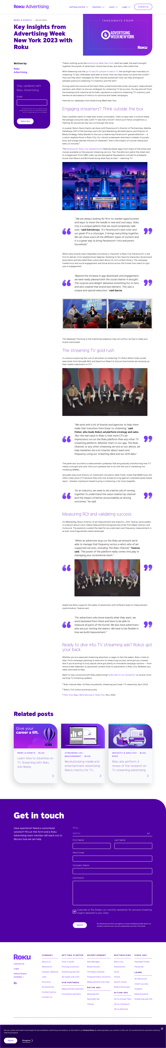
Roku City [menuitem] (118, 962)
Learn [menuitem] (138, 972)
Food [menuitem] (116, 972)
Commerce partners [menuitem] (71, 994)
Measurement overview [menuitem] (98, 982)
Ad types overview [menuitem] (70, 977)
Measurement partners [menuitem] (73, 989)
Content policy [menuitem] (49, 992)
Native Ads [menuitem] (94, 987)
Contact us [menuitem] (47, 997)
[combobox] (112, 833)
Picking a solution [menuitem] (70, 967)
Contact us (143, 7)
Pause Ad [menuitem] (139, 967)
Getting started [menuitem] (72, 955)
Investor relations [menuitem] (50, 972)
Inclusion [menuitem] (46, 982)
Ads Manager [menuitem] (93, 962)
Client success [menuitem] (141, 984)
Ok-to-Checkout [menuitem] (121, 1004)
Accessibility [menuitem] (48, 987)
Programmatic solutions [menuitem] (99, 977)
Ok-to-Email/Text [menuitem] (122, 999)
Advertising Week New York (100, 63)
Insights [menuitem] (138, 989)
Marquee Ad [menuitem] (93, 994)
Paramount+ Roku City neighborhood (84, 149)
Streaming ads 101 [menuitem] (70, 972)
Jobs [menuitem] (44, 977)
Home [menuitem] (117, 977)
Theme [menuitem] (90, 1004)
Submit (80, 925)
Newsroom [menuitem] (47, 967)
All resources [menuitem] (141, 979)
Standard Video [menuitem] (142, 962)
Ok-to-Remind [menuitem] (121, 1009)
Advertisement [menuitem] (96, 955)
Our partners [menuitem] (70, 982)
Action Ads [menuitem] (121, 993)
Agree (10, 1041)
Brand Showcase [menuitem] (122, 987)
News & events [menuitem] (141, 994)
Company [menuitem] (47, 955)
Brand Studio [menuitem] (93, 967)
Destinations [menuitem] (122, 955)
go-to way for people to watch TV (102, 71)
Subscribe (25, 121)
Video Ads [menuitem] (141, 955)
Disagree (26, 1041)
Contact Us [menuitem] (19, 964)
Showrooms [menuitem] (119, 967)
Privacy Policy (88, 1030)
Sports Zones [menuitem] (120, 982)
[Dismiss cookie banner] (162, 1028)
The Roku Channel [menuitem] (95, 972)
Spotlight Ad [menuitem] (93, 999)
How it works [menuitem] (68, 962)
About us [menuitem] (46, 962)
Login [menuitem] (16, 969)
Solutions (96, 7)
